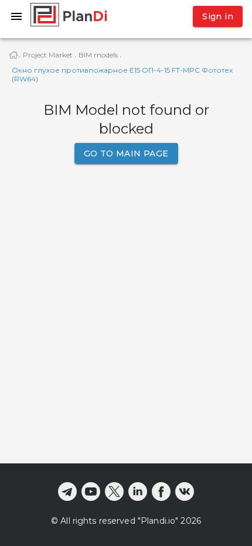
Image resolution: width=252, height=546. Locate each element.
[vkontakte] (184, 491)
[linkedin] (137, 491)
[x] (114, 491)
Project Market (48, 54)
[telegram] (67, 491)
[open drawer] (16, 16)
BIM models (98, 54)
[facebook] (161, 491)
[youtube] (90, 491)
